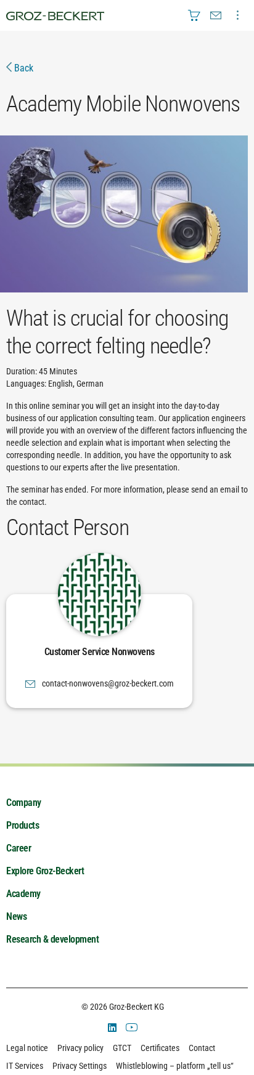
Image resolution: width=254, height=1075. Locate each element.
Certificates (160, 1048)
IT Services (24, 1066)
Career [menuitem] (18, 848)
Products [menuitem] (22, 825)
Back (22, 68)
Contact (202, 1048)
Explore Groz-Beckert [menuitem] (45, 871)
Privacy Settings (79, 1066)
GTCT (122, 1048)
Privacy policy (80, 1048)
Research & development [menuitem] (52, 939)
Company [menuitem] (23, 802)
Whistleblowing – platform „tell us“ (175, 1066)
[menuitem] (194, 15)
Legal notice (27, 1048)
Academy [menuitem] (23, 894)
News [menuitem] (16, 916)
